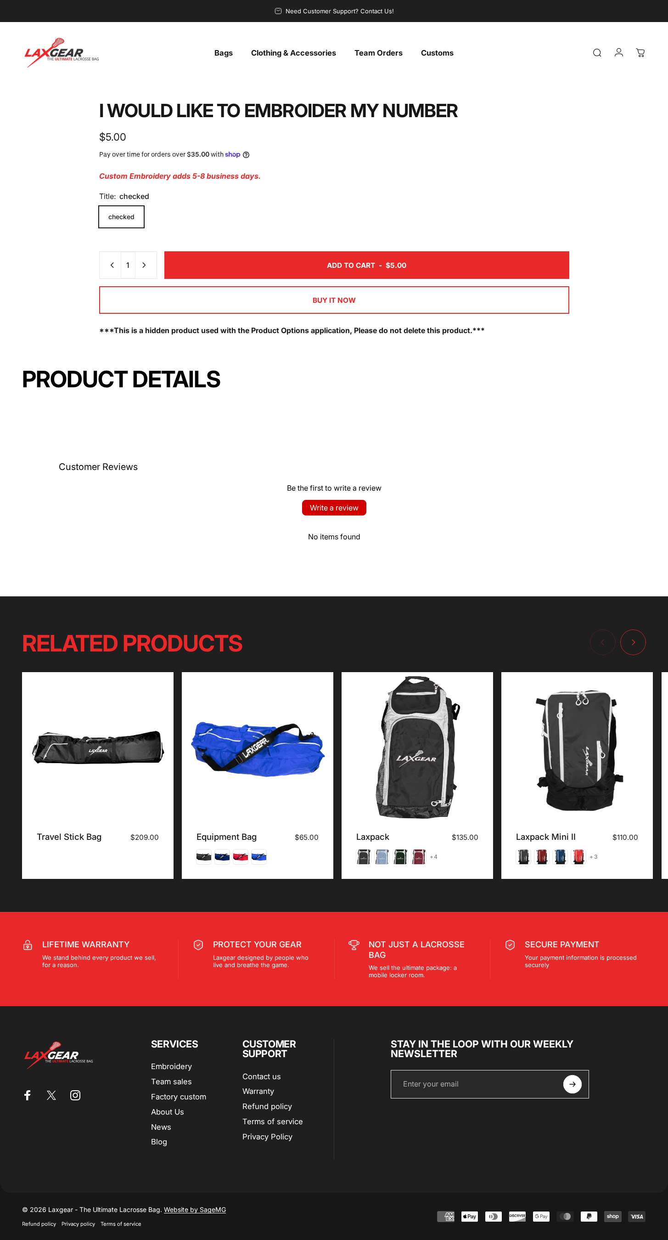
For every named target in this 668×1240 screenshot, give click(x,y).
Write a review (334, 507)
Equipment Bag (226, 837)
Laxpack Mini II (546, 837)
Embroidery (171, 1066)
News (161, 1127)
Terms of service (272, 1121)
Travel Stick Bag (69, 837)
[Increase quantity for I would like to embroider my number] (146, 265)
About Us (167, 1111)
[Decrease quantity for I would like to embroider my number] (110, 265)
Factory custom (178, 1096)
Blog (159, 1141)
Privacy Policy (267, 1136)
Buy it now (334, 300)
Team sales (171, 1081)
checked (121, 217)
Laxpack (372, 837)
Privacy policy (78, 1224)
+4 (434, 857)
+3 (593, 857)
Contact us (261, 1076)
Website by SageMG (195, 1209)
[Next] (633, 642)
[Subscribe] (572, 1084)
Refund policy (267, 1106)
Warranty (258, 1091)
